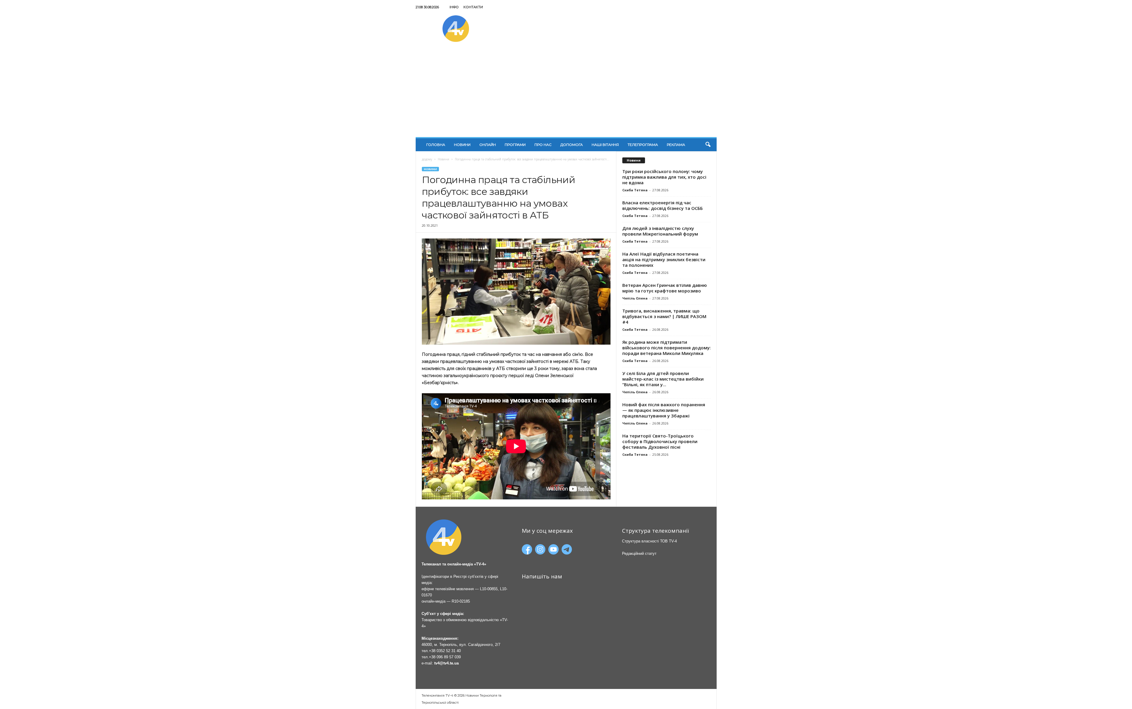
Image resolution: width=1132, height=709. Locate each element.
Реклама (676, 144)
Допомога (571, 144)
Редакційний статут (639, 553)
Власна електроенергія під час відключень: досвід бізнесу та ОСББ (662, 205)
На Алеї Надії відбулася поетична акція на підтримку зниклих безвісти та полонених (663, 259)
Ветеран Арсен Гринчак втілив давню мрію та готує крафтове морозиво (664, 288)
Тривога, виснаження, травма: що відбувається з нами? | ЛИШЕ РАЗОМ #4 (664, 316)
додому (427, 159)
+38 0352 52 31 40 (445, 651)
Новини (462, 144)
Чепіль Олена (635, 298)
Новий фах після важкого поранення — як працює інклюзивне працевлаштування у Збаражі (663, 410)
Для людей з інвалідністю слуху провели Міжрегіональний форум (660, 231)
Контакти (473, 7)
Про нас (543, 144)
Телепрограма (643, 144)
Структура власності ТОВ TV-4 (649, 541)
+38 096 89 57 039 (445, 657)
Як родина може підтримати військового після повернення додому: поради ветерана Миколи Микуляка (666, 347)
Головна (435, 144)
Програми (515, 144)
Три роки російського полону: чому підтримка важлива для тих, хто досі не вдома (664, 176)
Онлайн (487, 144)
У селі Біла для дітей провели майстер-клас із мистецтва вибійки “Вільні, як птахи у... (663, 378)
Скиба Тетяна (635, 190)
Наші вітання (605, 144)
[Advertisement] (566, 93)
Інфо (454, 7)
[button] (707, 144)
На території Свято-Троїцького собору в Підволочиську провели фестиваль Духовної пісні (659, 441)
